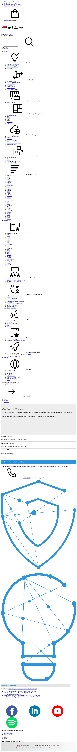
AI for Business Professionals (13, 694)
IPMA (8, 116)
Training (6, 51)
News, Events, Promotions (10, 308)
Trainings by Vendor (11, 81)
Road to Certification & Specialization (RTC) (20, 355)
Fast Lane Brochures (11, 378)
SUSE (8, 215)
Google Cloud (10, 200)
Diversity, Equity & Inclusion (14, 377)
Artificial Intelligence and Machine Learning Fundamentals (20, 691)
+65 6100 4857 (4, 35)
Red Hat (9, 212)
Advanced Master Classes (13, 64)
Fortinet (8, 197)
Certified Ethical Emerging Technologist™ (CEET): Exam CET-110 (22, 695)
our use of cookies (55, 745)
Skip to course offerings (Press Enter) (12, 4)
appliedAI (9, 175)
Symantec (9, 216)
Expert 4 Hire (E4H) (11, 306)
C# (7, 158)
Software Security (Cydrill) (13, 161)
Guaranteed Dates (11, 84)
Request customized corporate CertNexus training (14, 439)
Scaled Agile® (10, 259)
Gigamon (9, 198)
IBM (8, 201)
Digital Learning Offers (12, 89)
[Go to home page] (12, 33)
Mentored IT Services (12, 305)
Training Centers (11, 88)
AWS (8, 179)
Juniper (8, 204)
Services (6, 265)
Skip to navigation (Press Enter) (11, 1)
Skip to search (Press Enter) (10, 3)
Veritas (8, 217)
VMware (9, 219)
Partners (8, 374)
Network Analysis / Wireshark (14, 143)
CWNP (8, 192)
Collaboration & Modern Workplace (15, 301)
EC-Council (9, 196)
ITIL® (8, 118)
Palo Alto (9, 255)
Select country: (7, 20)
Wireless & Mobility (11, 144)
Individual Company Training (14, 281)
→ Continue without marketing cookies (51, 747)
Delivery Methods (11, 86)
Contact (11, 35)
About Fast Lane (11, 370)
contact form (59, 466)
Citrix (8, 188)
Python (8, 160)
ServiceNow (10, 260)
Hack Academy (10, 68)
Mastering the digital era (7, 453)
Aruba (8, 178)
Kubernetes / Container (12, 140)
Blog (8, 325)
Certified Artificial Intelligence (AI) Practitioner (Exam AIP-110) (22, 697)
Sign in (5, 738)
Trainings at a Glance (12, 115)
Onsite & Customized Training (14, 82)
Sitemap (5, 737)
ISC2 (8, 202)
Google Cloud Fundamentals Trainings (16, 340)
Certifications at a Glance (13, 233)
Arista (8, 177)
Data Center (9, 139)
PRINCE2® (9, 122)
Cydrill (8, 193)
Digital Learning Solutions (13, 278)
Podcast (8, 326)
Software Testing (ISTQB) (13, 162)
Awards (8, 372)
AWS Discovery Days (12, 339)
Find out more (26, 396)
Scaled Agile (10, 123)
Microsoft (9, 206)
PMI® (8, 120)
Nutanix (8, 209)
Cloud (8, 137)
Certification (6, 220)
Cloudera (9, 189)
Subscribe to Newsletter (12, 323)
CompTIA (9, 190)
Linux (8, 141)
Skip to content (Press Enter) (10, 6)
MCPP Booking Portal (15, 356)
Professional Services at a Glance (14, 295)
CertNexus (9, 183)
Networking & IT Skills (12, 67)
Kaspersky (9, 205)
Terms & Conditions (8, 733)
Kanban (8, 119)
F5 (7, 245)
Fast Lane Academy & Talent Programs (16, 280)
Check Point (9, 185)
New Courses (10, 85)
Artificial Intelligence (12, 298)
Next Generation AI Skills (13, 65)
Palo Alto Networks (11, 211)
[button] (14, 20)
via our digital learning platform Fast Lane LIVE (13, 446)
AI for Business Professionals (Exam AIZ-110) (18, 692)
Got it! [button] (18, 746)
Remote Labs (10, 282)
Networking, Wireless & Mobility (14, 304)
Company (6, 357)
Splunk (8, 213)
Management (10, 373)
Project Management (11, 102)
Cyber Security (10, 299)
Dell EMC (9, 194)
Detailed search (4, 48)
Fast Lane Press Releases (12, 321)
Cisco (8, 186)
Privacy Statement (8, 734)
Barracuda (9, 181)
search (2, 47)
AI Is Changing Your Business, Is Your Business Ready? (22, 689)
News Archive (10, 322)
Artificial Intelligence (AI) (13, 136)
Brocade (9, 182)
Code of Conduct (11, 376)
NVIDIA (9, 208)
